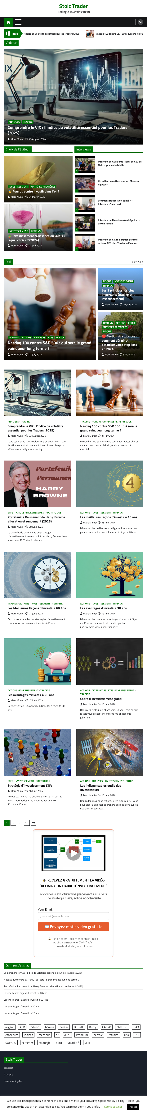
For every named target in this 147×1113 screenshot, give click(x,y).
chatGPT (122, 1027)
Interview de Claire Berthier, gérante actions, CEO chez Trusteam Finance (118, 241)
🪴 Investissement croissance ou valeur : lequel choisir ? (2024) (36, 238)
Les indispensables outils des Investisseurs (100, 787)
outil (67, 1035)
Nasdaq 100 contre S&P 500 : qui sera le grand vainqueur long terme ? (90, 34)
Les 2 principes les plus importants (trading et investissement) (118, 294)
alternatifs (99, 690)
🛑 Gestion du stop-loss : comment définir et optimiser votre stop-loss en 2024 (119, 342)
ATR (22, 1027)
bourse (49, 1027)
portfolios (54, 512)
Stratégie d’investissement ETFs (30, 785)
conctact (8, 1068)
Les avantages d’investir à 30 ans (103, 608)
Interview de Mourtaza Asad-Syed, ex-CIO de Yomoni (119, 222)
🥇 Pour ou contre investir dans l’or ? (33, 191)
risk (126, 1035)
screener (27, 1042)
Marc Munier (17, 197)
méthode (44, 1035)
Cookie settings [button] (113, 1106)
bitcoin (35, 1027)
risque (60, 337)
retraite (57, 603)
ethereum (11, 1035)
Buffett (78, 1027)
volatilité (73, 1042)
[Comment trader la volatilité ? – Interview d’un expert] (85, 203)
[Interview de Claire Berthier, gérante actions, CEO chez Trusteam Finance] (85, 242)
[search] (140, 22)
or (57, 1035)
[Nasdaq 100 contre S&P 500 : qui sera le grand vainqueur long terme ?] (50, 314)
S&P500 (10, 1042)
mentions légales (13, 1081)
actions (36, 231)
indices (28, 1035)
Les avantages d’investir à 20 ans (31, 695)
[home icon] (8, 22)
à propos (8, 1074)
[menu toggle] (18, 22)
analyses (14, 121)
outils (129, 781)
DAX (136, 1027)
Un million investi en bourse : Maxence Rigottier (119, 183)
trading (28, 121)
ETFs (50, 337)
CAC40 (106, 1027)
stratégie (45, 1042)
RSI (137, 1035)
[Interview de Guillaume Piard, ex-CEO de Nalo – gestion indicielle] (85, 164)
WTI (87, 1042)
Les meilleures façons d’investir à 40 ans (108, 517)
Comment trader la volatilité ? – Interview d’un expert (115, 202)
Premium (82, 1035)
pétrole (98, 1035)
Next (33, 823)
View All (136, 262)
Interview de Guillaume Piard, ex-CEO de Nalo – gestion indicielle (120, 163)
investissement (18, 186)
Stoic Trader (73, 6)
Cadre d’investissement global (101, 699)
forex (132, 323)
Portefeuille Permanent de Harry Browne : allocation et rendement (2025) (37, 519)
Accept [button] (133, 1107)
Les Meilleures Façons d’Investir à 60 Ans (37, 608)
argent (9, 1027)
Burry (92, 1027)
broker (64, 1027)
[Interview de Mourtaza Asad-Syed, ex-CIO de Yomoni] (85, 223)
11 (27, 823)
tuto (59, 1042)
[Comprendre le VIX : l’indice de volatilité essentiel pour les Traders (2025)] (73, 97)
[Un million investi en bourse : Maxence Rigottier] (85, 184)
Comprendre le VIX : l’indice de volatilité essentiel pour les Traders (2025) (67, 130)
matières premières (43, 186)
